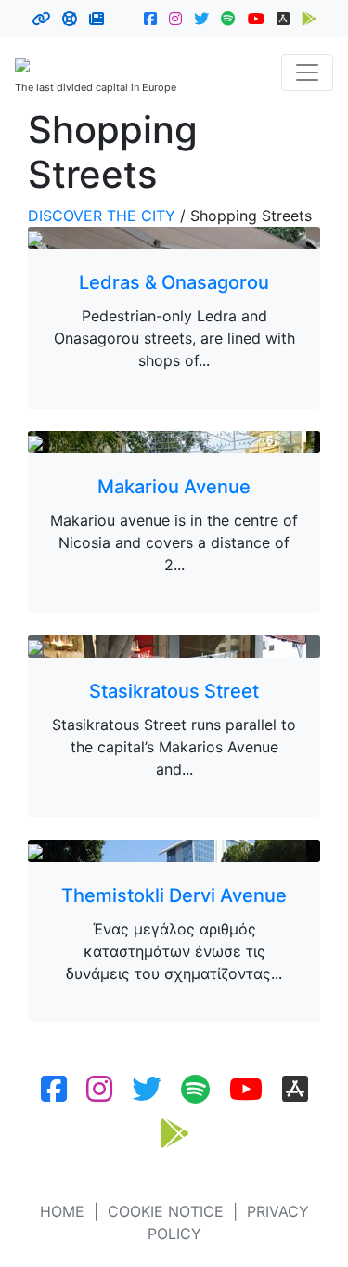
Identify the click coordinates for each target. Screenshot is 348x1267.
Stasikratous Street (174, 691)
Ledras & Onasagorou (174, 282)
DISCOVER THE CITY (101, 215)
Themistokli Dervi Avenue (174, 895)
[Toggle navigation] (307, 72)
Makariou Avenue (174, 487)
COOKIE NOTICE (166, 1211)
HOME (62, 1211)
